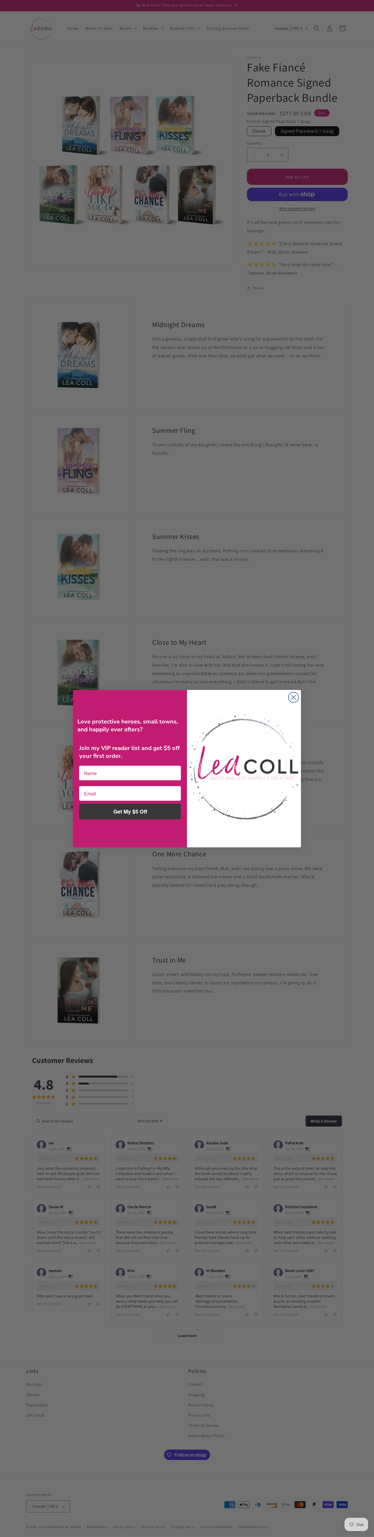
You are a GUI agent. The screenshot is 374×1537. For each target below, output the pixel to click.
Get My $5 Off (130, 811)
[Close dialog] (293, 697)
